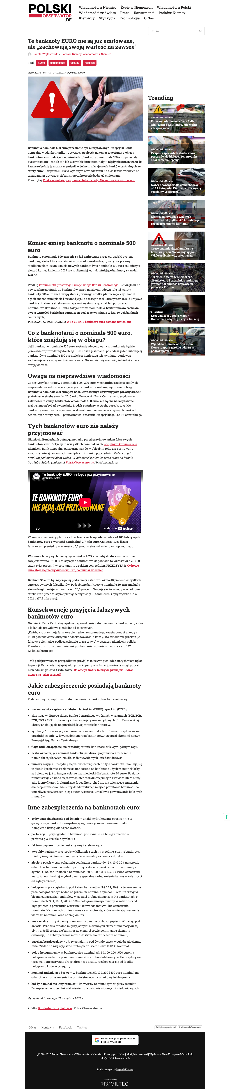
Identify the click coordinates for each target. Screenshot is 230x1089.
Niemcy (74, 62)
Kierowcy (87, 18)
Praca (125, 12)
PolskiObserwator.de (80, 462)
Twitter (82, 1027)
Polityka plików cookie (190, 1027)
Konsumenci (144, 12)
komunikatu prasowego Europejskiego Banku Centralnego (78, 285)
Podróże (90, 62)
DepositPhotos (124, 1069)
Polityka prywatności (166, 1027)
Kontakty (48, 1027)
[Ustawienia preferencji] (226, 816)
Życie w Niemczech (137, 7)
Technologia (130, 18)
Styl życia (107, 18)
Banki (41, 62)
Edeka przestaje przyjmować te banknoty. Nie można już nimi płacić (89, 180)
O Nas (149, 18)
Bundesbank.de (48, 1008)
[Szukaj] (201, 31)
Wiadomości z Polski (174, 7)
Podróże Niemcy (172, 12)
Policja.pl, (66, 1008)
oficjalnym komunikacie (120, 444)
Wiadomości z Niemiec (97, 7)
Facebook (65, 1027)
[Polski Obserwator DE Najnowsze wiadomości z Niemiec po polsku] (50, 12)
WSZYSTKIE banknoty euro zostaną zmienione (99, 322)
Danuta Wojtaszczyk (45, 54)
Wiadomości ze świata (97, 12)
